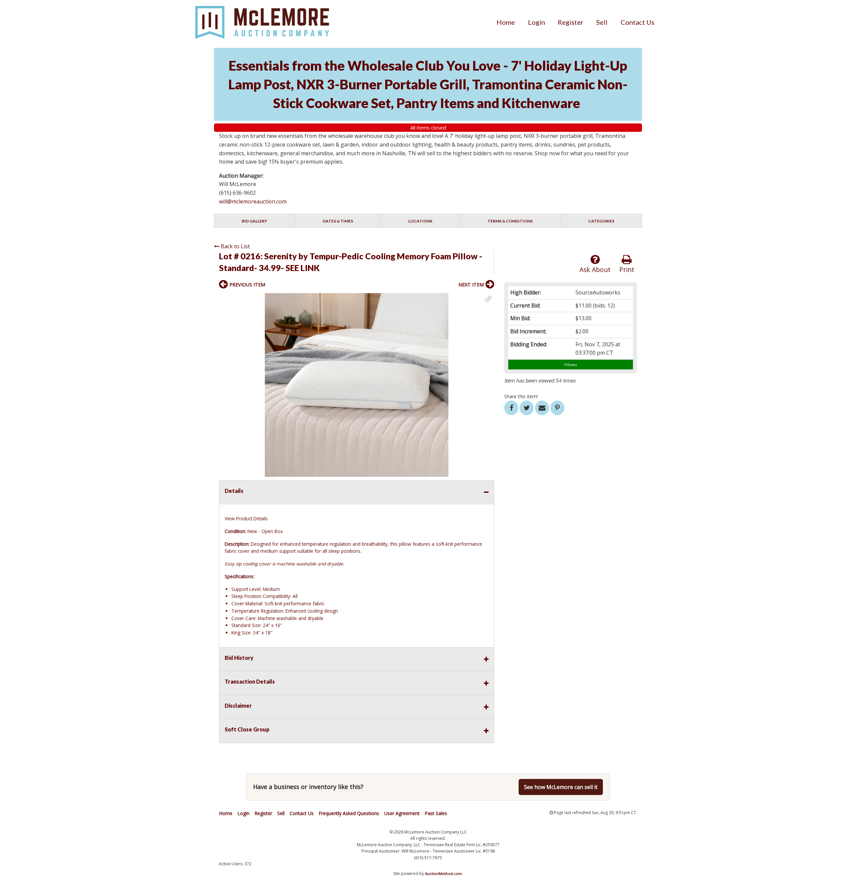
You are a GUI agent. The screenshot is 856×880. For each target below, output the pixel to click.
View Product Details (246, 518)
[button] (488, 299)
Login (536, 22)
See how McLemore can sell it (561, 787)
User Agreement (402, 813)
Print (626, 269)
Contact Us (637, 22)
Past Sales (436, 813)
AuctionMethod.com (443, 873)
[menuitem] (505, 22)
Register (570, 22)
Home (506, 22)
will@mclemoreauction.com (253, 201)
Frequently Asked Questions (349, 813)
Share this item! (521, 396)
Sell (602, 22)
